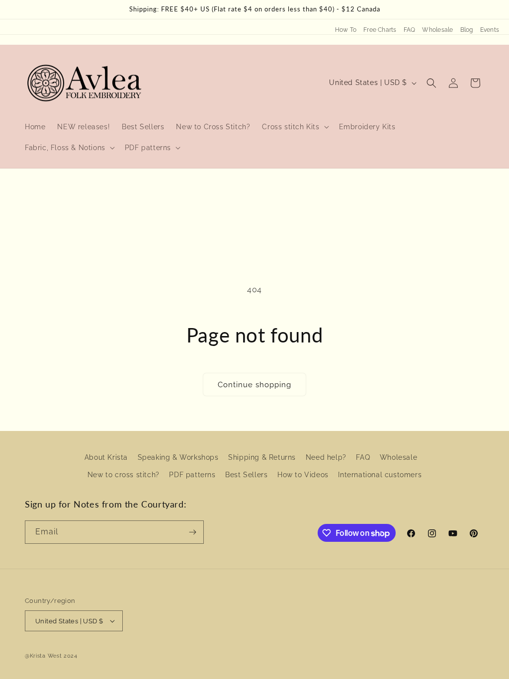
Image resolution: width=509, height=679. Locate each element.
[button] (294, 126)
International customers (380, 475)
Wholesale (437, 30)
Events (489, 30)
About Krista (106, 457)
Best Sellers (246, 475)
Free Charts (380, 30)
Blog (466, 30)
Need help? (326, 457)
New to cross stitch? (123, 475)
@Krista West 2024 (51, 656)
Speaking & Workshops (178, 457)
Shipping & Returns (262, 457)
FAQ (410, 30)
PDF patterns (192, 475)
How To (345, 30)
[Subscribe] (192, 532)
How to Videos (303, 475)
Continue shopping (254, 384)
